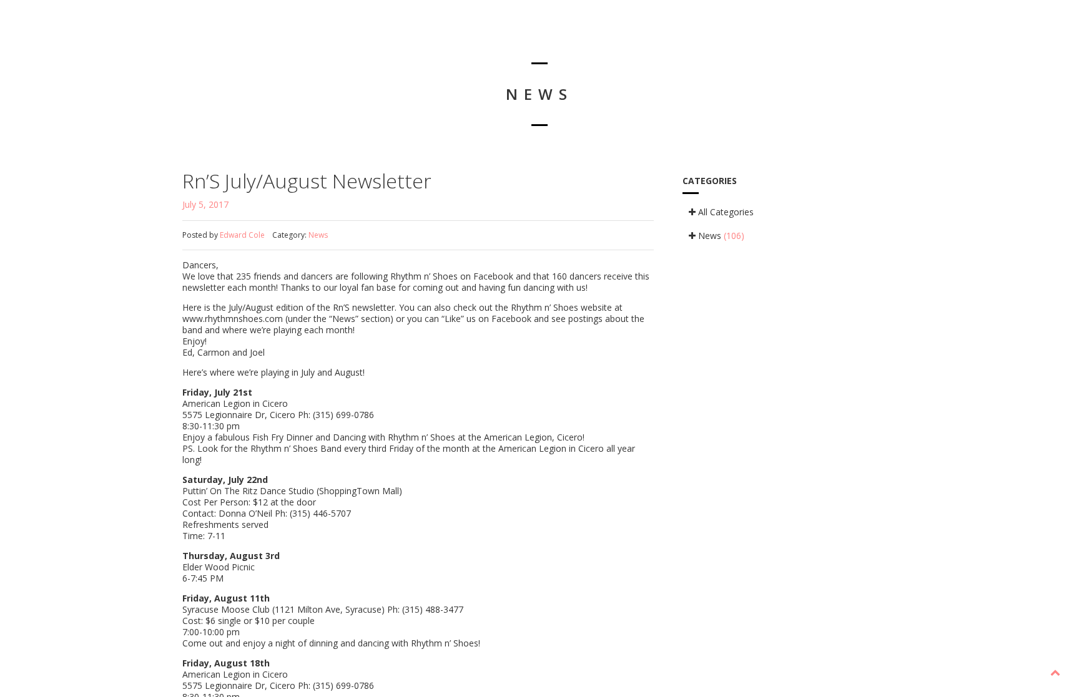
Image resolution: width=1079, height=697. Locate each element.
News (318, 235)
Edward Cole (242, 235)
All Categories (725, 212)
